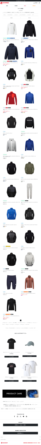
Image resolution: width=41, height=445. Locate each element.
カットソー (34, 322)
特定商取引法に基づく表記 (31, 408)
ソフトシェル (17, 324)
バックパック (16, 14)
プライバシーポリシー (12, 408)
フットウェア (29, 14)
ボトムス (7, 324)
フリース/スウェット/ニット (21, 322)
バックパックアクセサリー (23, 14)
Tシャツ (3, 324)
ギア (33, 14)
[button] (11, 18)
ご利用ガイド (2, 408)
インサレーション (4, 322)
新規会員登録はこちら (21, 433)
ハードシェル (22, 324)
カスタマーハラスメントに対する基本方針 (21, 408)
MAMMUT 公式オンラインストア (7, 401)
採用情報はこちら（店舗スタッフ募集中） (20, 424)
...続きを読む (32, 12)
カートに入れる (11, 356)
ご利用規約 (6, 408)
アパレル (5, 14)
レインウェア (12, 324)
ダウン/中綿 (14, 322)
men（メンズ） (14, 401)
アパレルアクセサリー (10, 14)
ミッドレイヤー (27, 324)
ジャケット (10, 322)
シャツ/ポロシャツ (29, 322)
